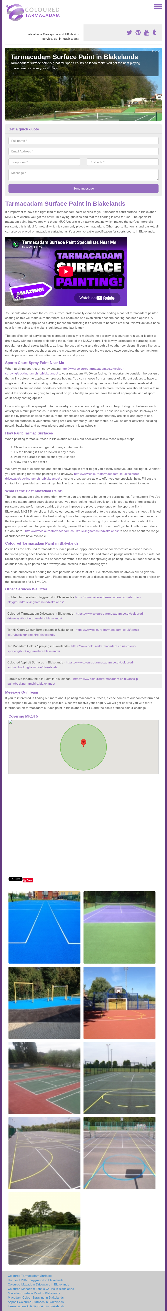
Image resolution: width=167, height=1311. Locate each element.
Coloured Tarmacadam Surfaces (30, 1275)
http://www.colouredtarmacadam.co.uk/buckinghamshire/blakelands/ (72, 531)
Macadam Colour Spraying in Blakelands (36, 1297)
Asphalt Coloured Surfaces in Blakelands (36, 1302)
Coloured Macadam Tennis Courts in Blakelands (41, 1288)
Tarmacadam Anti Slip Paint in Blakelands (36, 1306)
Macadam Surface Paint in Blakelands (34, 1293)
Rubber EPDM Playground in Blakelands (35, 1280)
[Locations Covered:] (7, 6)
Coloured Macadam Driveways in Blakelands (38, 1284)
